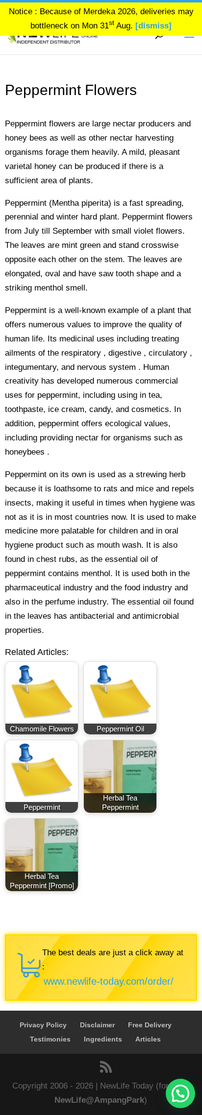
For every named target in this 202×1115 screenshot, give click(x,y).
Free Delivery (150, 1025)
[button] (180, 1093)
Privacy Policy (43, 1025)
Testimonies (50, 1039)
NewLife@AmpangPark (99, 1100)
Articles (148, 1039)
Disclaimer (97, 1025)
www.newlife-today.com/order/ (109, 981)
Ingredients (103, 1039)
